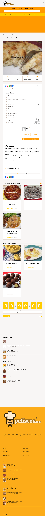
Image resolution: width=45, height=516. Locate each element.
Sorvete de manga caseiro (12, 263)
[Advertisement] (22, 24)
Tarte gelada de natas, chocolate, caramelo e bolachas (19, 339)
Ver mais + (40, 183)
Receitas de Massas (26, 449)
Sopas (24, 454)
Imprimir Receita (37, 85)
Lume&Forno (27, 79)
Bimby (4, 449)
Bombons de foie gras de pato (33, 263)
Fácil (37, 79)
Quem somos (5, 508)
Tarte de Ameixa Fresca (11, 473)
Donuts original (10, 350)
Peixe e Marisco (25, 448)
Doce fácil (12, 290)
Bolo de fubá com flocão (12, 364)
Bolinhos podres (33, 202)
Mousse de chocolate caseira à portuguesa (16, 369)
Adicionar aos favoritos (35, 134)
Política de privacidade (16, 508)
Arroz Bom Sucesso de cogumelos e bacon (12, 232)
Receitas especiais (26, 451)
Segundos (35, 310)
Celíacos (4, 454)
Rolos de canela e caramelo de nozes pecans (12, 203)
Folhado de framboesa (12, 355)
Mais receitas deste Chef (26, 134)
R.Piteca (27, 128)
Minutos (21, 310)
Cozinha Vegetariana (6, 455)
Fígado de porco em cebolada (13, 380)
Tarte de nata (9, 487)
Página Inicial (5, 34)
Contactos (10, 508)
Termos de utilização (31, 508)
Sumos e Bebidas (26, 455)
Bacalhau (9, 34)
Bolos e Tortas (5, 451)
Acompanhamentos (6, 447)
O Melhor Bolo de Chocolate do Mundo (14, 501)
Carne (4, 452)
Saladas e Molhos (26, 452)
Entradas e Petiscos (26, 447)
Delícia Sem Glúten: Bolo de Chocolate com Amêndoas (18, 345)
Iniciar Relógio (6, 316)
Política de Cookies (24, 508)
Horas (9, 310)
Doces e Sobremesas (6, 457)
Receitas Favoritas (34, 139)
